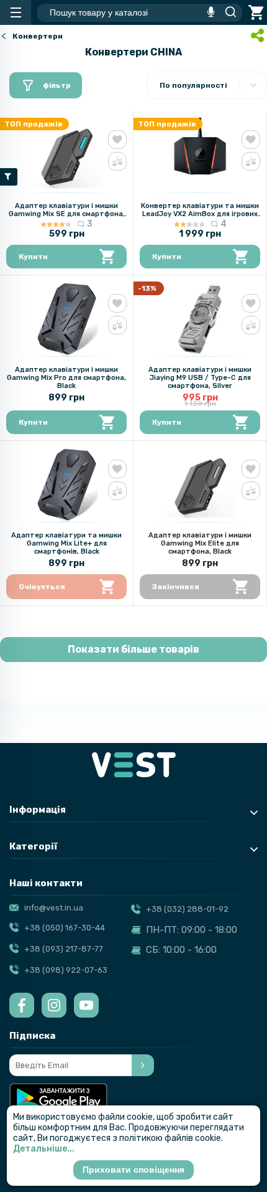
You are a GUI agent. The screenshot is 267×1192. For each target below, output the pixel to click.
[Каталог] (15, 12)
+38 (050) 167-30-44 (64, 927)
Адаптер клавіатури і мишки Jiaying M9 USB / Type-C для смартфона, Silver (199, 378)
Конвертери (37, 36)
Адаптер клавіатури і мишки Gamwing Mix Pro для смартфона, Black (66, 378)
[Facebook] (21, 1005)
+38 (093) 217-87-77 (63, 948)
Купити (33, 256)
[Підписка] (143, 1065)
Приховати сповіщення (133, 1170)
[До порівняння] (117, 161)
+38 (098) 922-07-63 (65, 970)
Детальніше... (44, 1148)
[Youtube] (86, 1005)
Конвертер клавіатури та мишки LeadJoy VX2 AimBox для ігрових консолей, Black (200, 214)
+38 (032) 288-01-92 (187, 909)
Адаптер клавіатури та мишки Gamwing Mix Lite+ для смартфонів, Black (66, 543)
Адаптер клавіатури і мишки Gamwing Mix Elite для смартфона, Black (199, 543)
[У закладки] (117, 139)
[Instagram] (54, 1005)
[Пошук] (227, 12)
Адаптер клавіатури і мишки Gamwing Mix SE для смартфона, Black (67, 214)
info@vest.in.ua (53, 907)
